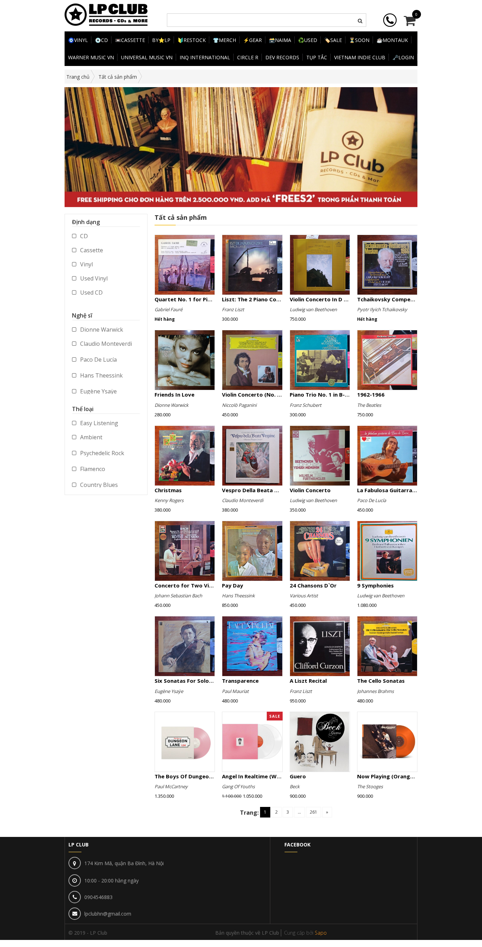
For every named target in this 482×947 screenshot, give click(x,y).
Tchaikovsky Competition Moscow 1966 (410, 299)
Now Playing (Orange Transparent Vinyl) (410, 776)
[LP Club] (106, 14)
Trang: (249, 812)
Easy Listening (98, 423)
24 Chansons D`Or (313, 585)
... (299, 812)
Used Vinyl (93, 278)
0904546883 (98, 897)
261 (313, 812)
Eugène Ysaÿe (98, 391)
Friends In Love (174, 394)
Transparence (240, 680)
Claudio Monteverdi (105, 344)
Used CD (91, 292)
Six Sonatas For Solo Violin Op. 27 (199, 680)
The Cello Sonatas (381, 680)
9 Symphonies (375, 585)
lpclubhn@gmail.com (107, 913)
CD (83, 236)
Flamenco (92, 469)
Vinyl (86, 264)
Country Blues (98, 485)
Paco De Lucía (98, 359)
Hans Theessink (101, 375)
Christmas (168, 490)
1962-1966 (371, 394)
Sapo (321, 932)
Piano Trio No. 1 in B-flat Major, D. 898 (340, 394)
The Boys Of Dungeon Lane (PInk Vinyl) (206, 776)
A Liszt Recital (308, 680)
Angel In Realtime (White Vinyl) (262, 776)
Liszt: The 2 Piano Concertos (259, 299)
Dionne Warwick (101, 329)
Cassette (91, 250)
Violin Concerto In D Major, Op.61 (334, 299)
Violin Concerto (310, 490)
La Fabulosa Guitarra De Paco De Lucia (407, 490)
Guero (298, 776)
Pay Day (232, 585)
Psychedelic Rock (101, 453)
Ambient (90, 437)
